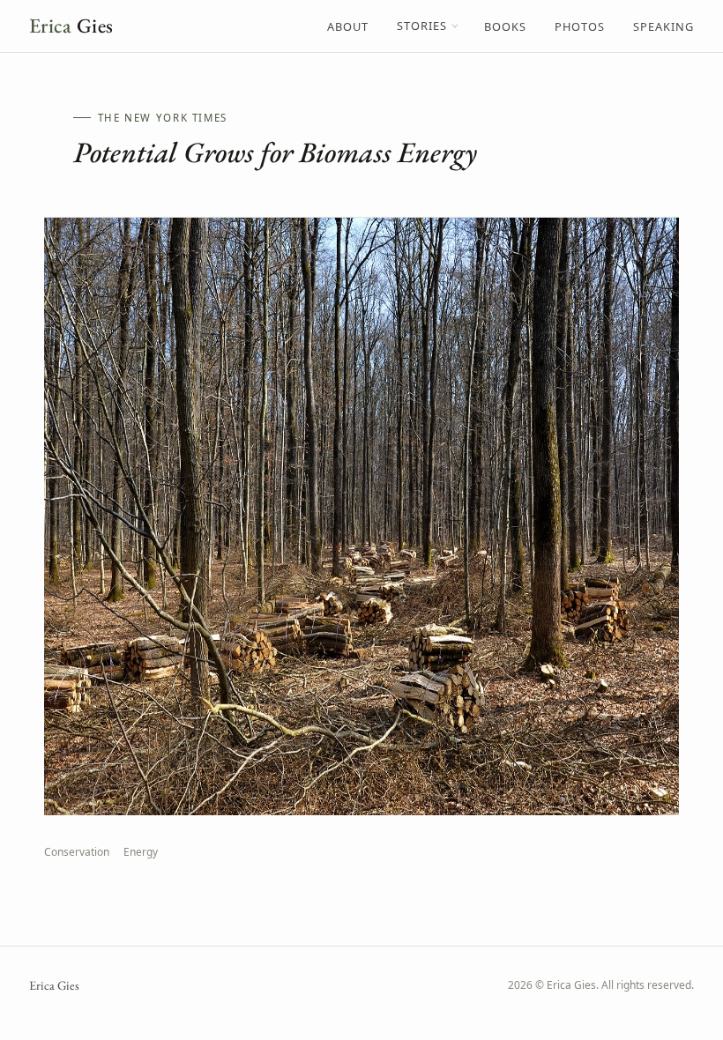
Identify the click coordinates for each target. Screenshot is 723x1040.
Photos (580, 26)
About (348, 26)
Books (505, 26)
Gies (71, 25)
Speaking (663, 26)
